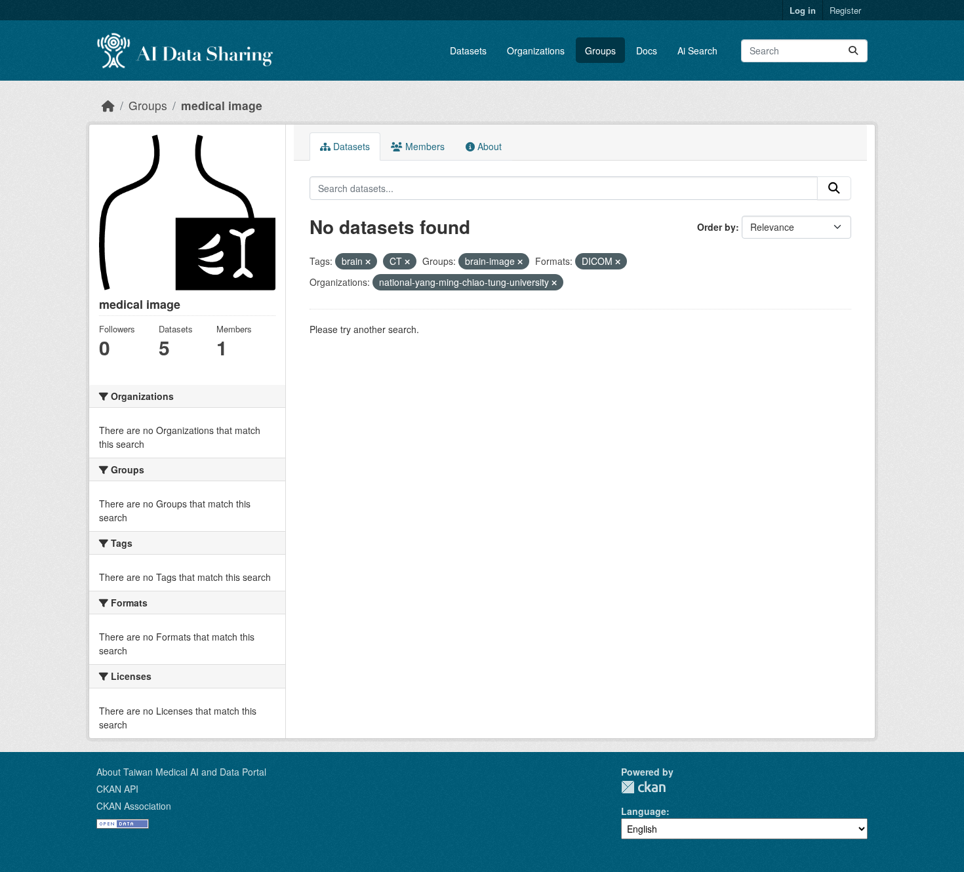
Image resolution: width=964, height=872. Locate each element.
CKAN (643, 787)
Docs (646, 50)
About (488, 146)
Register (845, 10)
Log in (803, 10)
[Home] (108, 105)
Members (424, 146)
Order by (716, 226)
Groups (600, 50)
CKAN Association (133, 805)
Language (643, 811)
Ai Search (697, 50)
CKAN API (117, 788)
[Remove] (368, 261)
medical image (221, 105)
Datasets (468, 50)
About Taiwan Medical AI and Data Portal (181, 771)
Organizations (536, 50)
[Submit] (853, 50)
